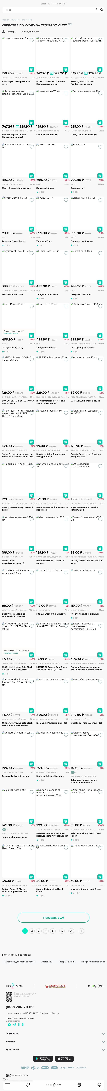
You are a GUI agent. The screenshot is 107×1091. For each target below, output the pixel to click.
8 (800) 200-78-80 (18, 1007)
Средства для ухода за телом (20, 962)
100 (72, 772)
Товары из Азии (67, 962)
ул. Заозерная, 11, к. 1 (57, 4)
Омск (43, 4)
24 (71, 931)
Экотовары (47, 962)
